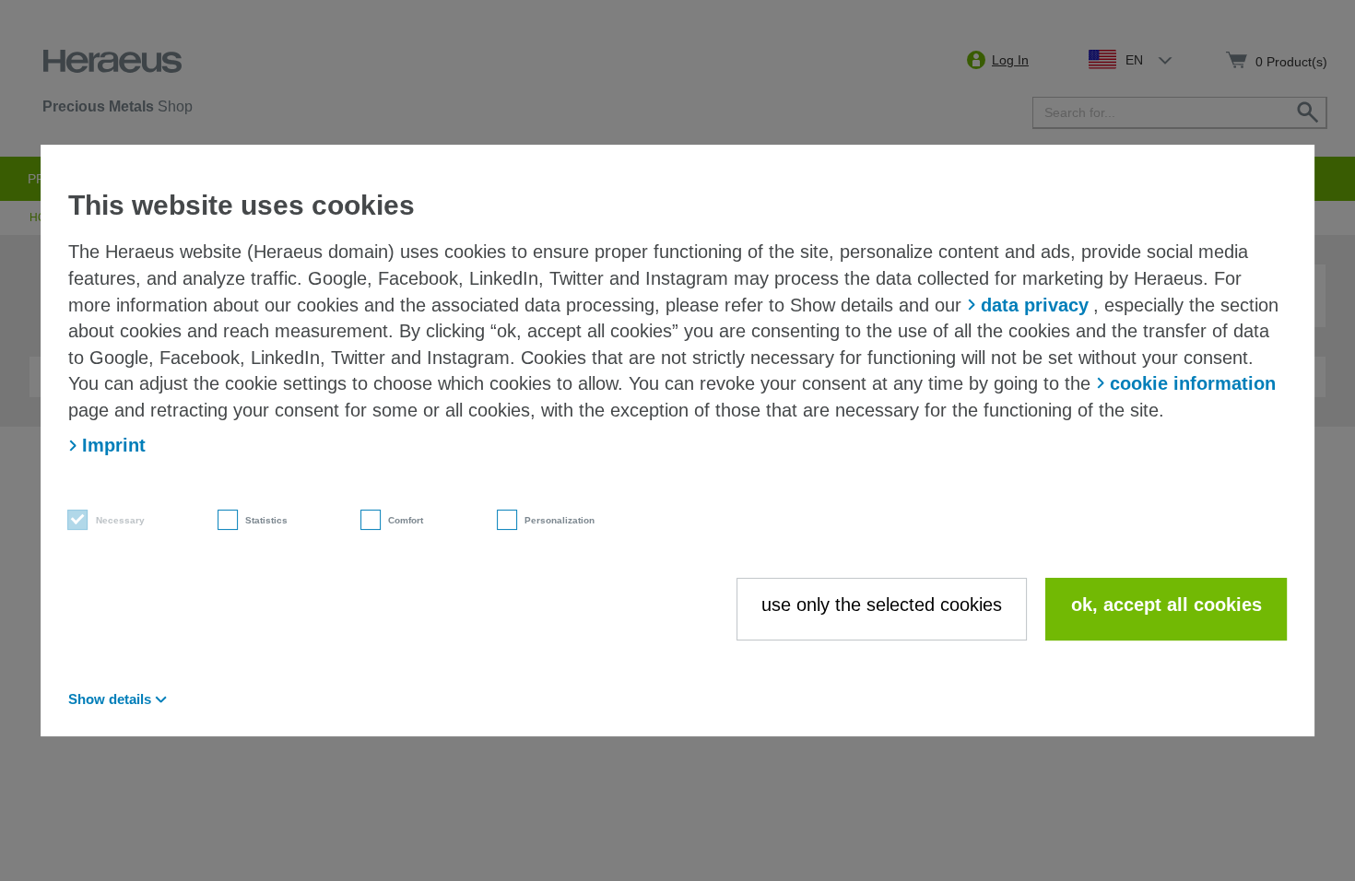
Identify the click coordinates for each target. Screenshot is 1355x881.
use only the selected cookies (881, 604)
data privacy (1035, 305)
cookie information (1193, 383)
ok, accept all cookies (1166, 604)
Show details (109, 699)
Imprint (114, 445)
